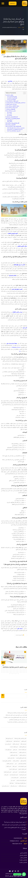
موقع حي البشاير (10, 95)
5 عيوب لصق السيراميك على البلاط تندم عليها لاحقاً (17, 713)
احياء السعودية (21, 635)
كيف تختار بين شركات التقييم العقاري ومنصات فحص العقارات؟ (15, 717)
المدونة (19, 27)
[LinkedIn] (2, 640)
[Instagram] (18, 871)
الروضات (10, 112)
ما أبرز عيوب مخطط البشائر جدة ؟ (14, 131)
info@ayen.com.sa (14, 841)
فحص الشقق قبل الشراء (22, 766)
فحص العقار (15, 766)
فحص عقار (6, 774)
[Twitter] (7, 640)
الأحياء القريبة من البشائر (13, 98)
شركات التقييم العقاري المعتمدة (21, 758)
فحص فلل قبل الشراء (14, 777)
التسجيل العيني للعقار (9, 738)
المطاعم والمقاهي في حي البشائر (13, 118)
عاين (16, 763)
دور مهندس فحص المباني (12, 104)
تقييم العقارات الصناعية (22, 749)
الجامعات (10, 115)
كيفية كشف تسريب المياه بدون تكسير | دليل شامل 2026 (16, 715)
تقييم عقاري (15, 749)
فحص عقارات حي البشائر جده (12, 101)
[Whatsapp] (24, 874)
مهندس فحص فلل (14, 786)
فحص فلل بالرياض (23, 777)
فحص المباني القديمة (22, 774)
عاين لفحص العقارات (10, 763)
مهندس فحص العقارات (22, 786)
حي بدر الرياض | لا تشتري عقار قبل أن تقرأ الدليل (18, 719)
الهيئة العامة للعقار (17, 741)
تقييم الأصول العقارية (22, 746)
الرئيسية (23, 27)
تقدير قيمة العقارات (9, 741)
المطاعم (10, 120)
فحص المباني (15, 772)
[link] (24, 3)
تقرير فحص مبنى (8, 744)
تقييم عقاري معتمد (8, 749)
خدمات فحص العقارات (13, 752)
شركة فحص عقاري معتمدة (7, 760)
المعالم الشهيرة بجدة (12, 99)
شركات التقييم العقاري (14, 755)
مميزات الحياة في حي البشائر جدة (13, 106)
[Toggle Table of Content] (23, 93)
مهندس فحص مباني (5, 786)
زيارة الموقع (12, 3)
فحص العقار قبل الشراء (22, 772)
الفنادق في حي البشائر (11, 125)
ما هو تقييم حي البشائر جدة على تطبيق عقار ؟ (16, 128)
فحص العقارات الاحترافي (22, 769)
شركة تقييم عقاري (23, 760)
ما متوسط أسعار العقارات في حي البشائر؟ (16, 129)
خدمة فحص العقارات (22, 755)
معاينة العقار (12, 783)
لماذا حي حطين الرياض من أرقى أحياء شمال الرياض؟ (17, 722)
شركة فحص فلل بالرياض (22, 763)
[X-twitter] (15, 871)
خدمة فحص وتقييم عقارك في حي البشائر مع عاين (16, 102)
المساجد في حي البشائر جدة (12, 107)
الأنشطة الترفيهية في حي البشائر (13, 123)
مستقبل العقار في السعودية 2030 (20, 783)
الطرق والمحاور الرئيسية (13, 96)
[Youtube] (10, 871)
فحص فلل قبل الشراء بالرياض (21, 780)
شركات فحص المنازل (11, 758)
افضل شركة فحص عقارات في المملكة (20, 738)
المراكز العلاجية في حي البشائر (12, 117)
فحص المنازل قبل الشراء (14, 774)
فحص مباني (13, 780)
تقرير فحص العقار (23, 744)
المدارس (10, 114)
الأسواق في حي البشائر (11, 109)
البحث (25, 689)
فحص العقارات (8, 766)
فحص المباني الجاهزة (7, 772)
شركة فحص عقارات (16, 760)
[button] (3, 3)
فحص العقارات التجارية (13, 769)
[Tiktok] (12, 871)
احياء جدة (17, 635)
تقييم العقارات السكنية (14, 746)
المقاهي (10, 121)
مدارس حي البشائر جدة (11, 111)
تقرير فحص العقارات (15, 744)
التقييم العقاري (23, 741)
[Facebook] (5, 640)
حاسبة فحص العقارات (22, 752)
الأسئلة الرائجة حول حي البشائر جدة (14, 126)
